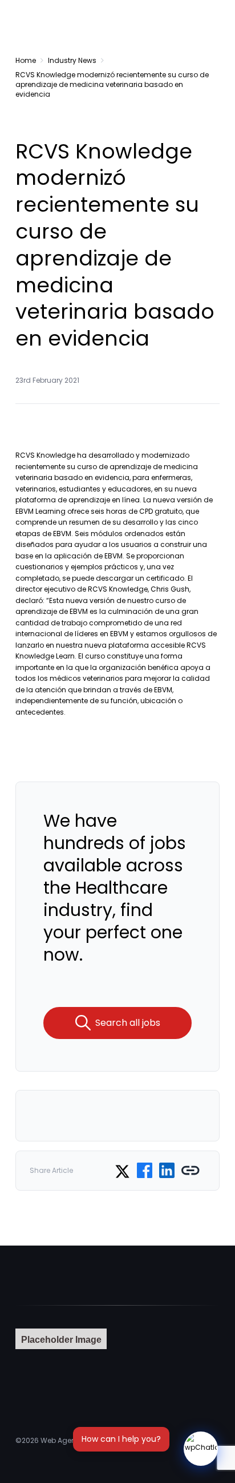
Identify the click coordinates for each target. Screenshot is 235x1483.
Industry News (72, 60)
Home (25, 60)
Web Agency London (76, 1440)
